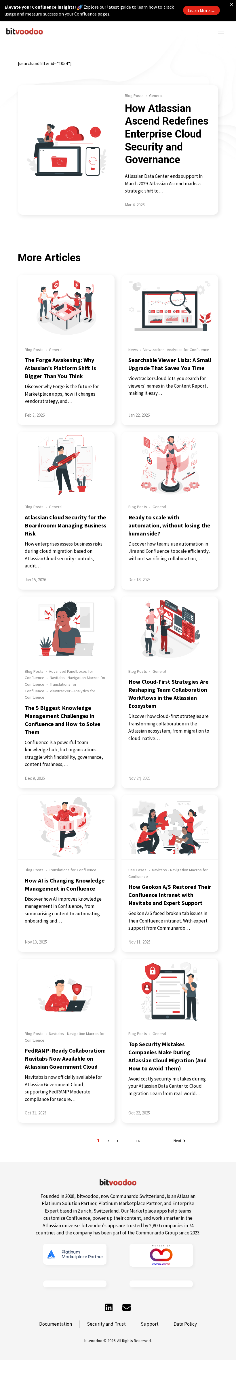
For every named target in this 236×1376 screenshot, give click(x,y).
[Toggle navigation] (221, 31)
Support (150, 1324)
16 (138, 1141)
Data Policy (185, 1324)
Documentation (55, 1324)
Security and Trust (106, 1324)
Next (178, 1141)
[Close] (231, 4)
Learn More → (201, 10)
